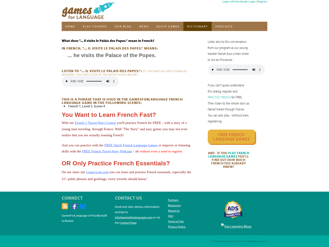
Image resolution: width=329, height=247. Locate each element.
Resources (174, 205)
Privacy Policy (177, 227)
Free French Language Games (231, 137)
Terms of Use (176, 221)
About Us (174, 211)
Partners (173, 200)
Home (70, 26)
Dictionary (197, 26)
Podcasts (224, 26)
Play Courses (95, 26)
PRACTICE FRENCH (219, 97)
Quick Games (168, 26)
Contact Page (128, 223)
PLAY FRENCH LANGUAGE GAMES (228, 155)
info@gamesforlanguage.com (134, 217)
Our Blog (123, 26)
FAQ (170, 216)
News (144, 26)
